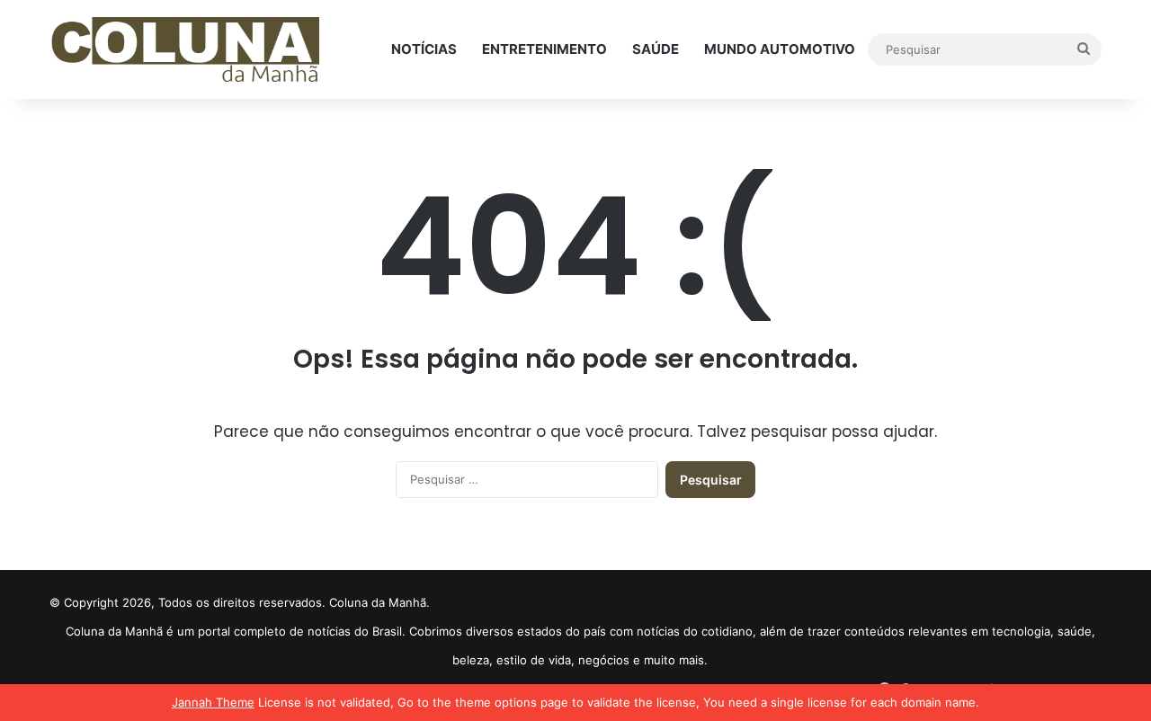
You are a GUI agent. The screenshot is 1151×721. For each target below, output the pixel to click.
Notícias (424, 49)
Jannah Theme (213, 702)
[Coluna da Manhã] (184, 50)
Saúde (655, 49)
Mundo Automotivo (779, 49)
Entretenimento (544, 49)
